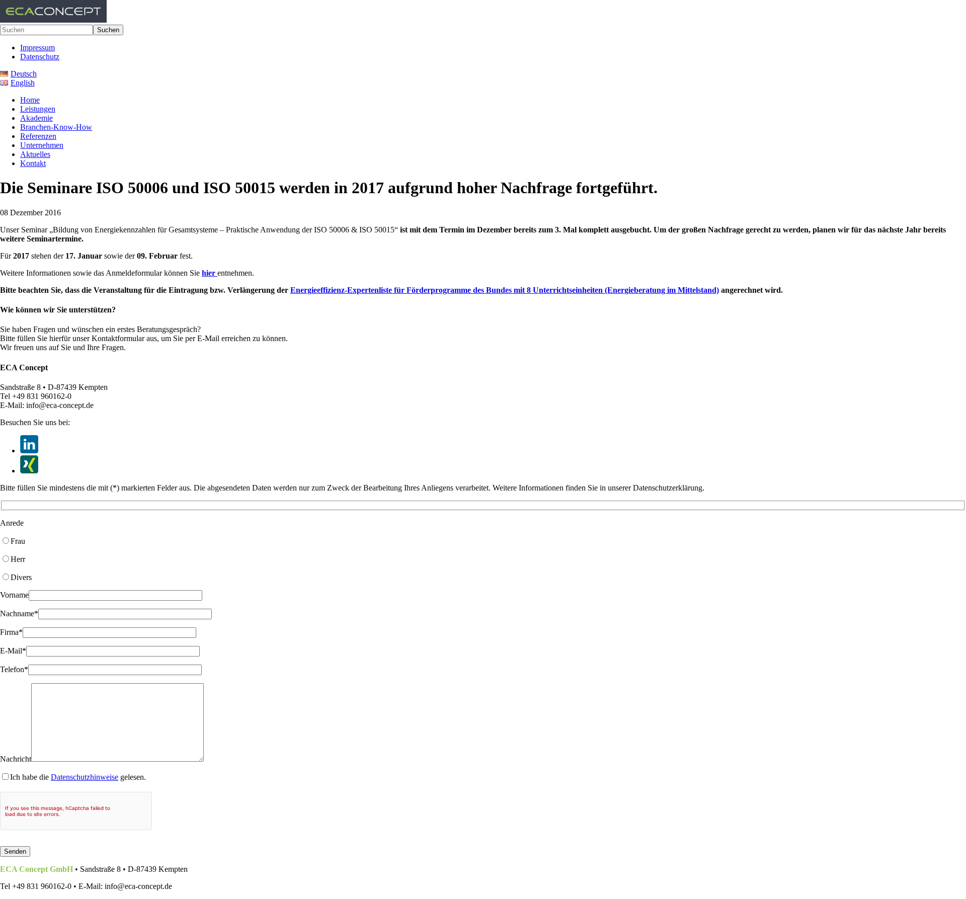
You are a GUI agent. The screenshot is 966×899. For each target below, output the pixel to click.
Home (30, 100)
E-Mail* (13, 650)
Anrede (12, 523)
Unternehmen (41, 145)
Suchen (108, 30)
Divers (21, 577)
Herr (18, 559)
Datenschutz (39, 56)
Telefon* (14, 669)
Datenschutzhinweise (84, 777)
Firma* (11, 632)
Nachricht (15, 759)
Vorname (14, 595)
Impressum (37, 47)
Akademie (36, 118)
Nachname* (19, 613)
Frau (18, 541)
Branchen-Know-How (56, 127)
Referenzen (38, 136)
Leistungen (37, 109)
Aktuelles (35, 154)
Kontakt (33, 163)
